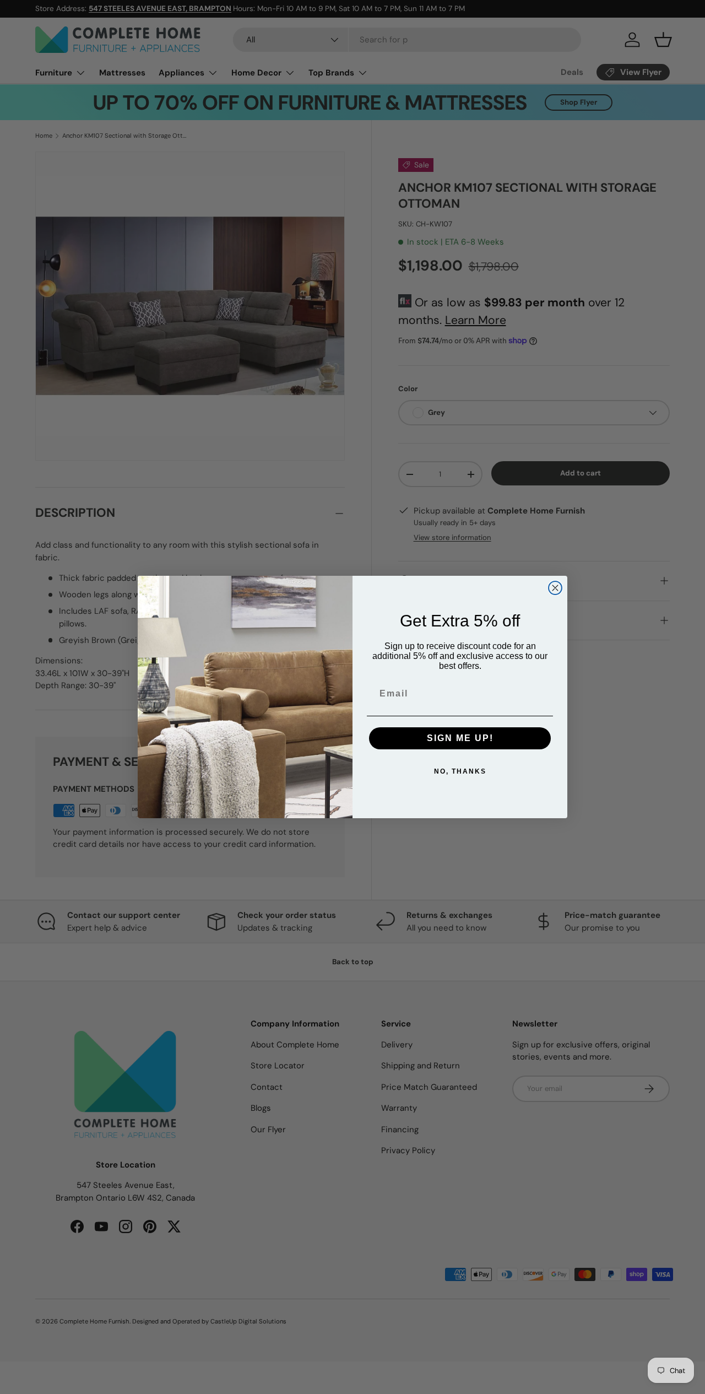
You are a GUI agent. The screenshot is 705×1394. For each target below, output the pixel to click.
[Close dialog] (555, 588)
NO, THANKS (460, 771)
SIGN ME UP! (460, 738)
